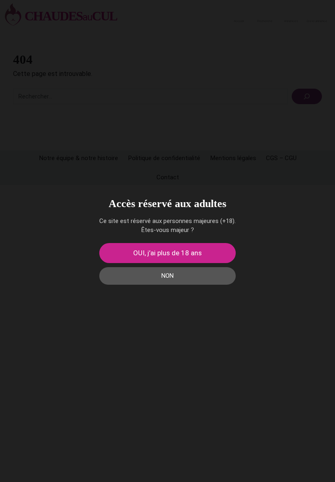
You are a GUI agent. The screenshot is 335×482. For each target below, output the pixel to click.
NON (167, 275)
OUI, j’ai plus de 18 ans (167, 253)
